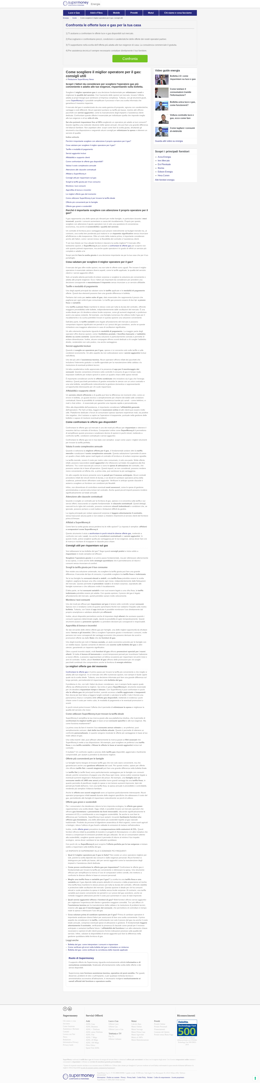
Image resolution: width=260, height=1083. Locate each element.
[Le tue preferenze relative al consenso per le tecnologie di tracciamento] (255, 1078)
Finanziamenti (159, 1029)
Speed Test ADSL (93, 1048)
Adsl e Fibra (96, 13)
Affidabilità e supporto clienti (78, 157)
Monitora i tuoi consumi (76, 186)
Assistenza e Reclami (71, 1029)
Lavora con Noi (69, 1034)
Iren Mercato (164, 160)
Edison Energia (165, 172)
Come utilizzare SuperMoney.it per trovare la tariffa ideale (90, 198)
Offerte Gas (113, 1027)
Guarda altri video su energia (169, 141)
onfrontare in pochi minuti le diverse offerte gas (110, 533)
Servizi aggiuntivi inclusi (76, 153)
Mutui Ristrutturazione (140, 1040)
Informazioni (101, 1077)
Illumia (161, 168)
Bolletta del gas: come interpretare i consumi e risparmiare (93, 944)
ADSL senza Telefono (94, 1032)
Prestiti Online (159, 1024)
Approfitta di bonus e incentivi (78, 190)
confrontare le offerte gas (120, 246)
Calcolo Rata (136, 1024)
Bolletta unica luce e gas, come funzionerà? (183, 103)
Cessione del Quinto (161, 1032)
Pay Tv (111, 1036)
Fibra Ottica (90, 1045)
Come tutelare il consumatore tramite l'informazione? (180, 92)
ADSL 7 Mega (91, 1037)
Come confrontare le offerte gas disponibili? (84, 161)
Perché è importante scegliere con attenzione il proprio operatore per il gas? (98, 141)
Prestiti (134, 13)
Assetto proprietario (177, 1077)
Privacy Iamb (68, 1045)
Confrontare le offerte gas (77, 672)
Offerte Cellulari (115, 1039)
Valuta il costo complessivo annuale (81, 165)
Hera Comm (163, 175)
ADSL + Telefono (93, 1029)
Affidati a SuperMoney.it (76, 174)
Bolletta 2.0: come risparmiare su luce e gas (183, 77)
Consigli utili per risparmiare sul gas (81, 178)
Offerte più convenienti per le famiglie (82, 202)
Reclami (149, 1077)
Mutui (151, 13)
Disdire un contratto (113, 1077)
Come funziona (69, 1026)
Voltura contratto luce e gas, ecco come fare (182, 116)
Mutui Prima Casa (138, 1032)
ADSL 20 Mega (92, 1040)
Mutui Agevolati (137, 1035)
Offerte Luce (113, 1024)
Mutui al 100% (137, 1037)
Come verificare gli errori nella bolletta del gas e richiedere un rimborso (98, 947)
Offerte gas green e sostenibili (79, 206)
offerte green (83, 829)
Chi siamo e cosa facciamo (178, 13)
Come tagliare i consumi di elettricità (182, 129)
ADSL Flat (90, 1035)
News (65, 1037)
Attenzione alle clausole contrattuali (81, 170)
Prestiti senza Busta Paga (163, 1035)
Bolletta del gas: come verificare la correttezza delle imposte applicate (98, 950)
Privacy (123, 1077)
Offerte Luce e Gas (116, 1029)
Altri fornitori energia (164, 180)
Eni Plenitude (164, 164)
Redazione (67, 1040)
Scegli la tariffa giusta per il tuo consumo (83, 182)
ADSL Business (92, 1027)
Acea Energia (164, 157)
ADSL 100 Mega (92, 1043)
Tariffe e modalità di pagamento (79, 149)
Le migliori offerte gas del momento (81, 194)
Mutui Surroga (137, 1029)
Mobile (116, 13)
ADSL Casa (90, 1024)
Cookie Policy (141, 1077)
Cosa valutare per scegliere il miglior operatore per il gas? (90, 145)
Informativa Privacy (70, 1042)
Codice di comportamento (162, 1077)
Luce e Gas (74, 13)
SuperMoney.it (77, 100)
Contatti (66, 1032)
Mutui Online (136, 1027)
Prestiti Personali (160, 1027)
